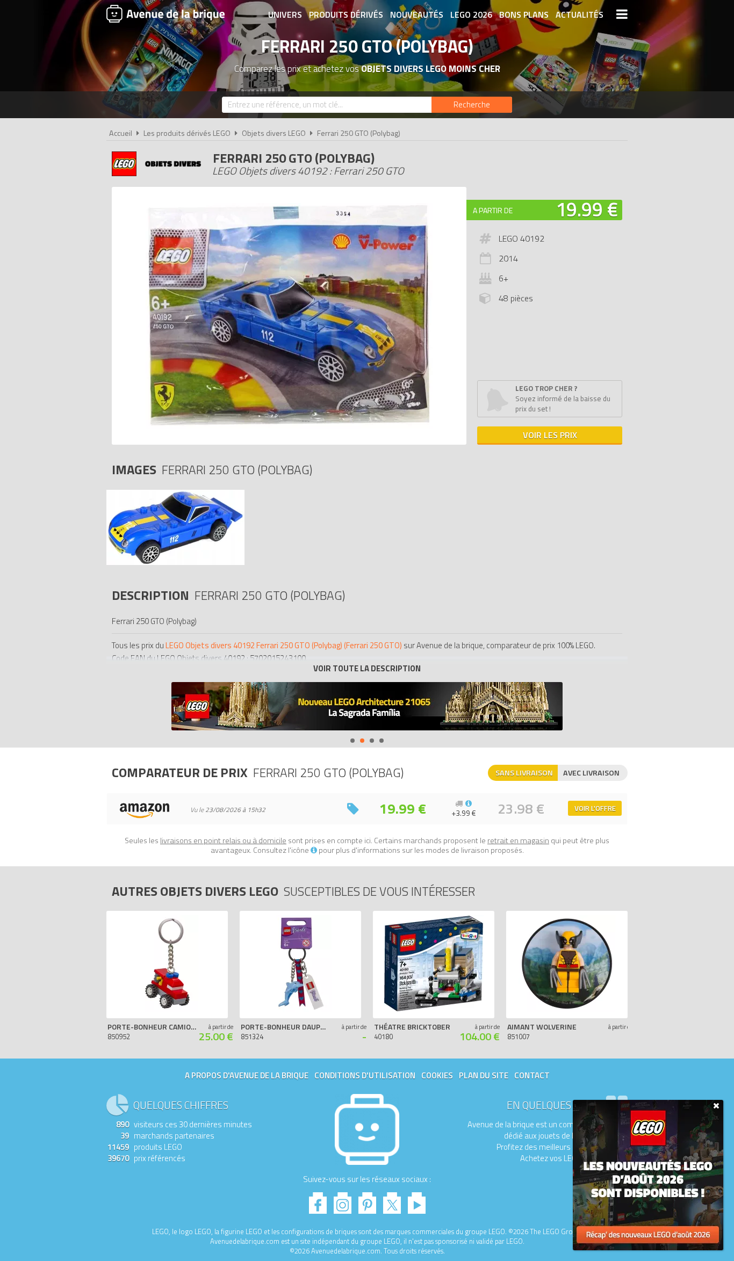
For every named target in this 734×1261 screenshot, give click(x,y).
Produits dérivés (346, 14)
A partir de (493, 210)
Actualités (579, 14)
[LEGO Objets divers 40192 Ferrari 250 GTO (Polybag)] (175, 562)
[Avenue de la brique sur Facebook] (317, 1200)
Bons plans (524, 14)
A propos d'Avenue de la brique (246, 1075)
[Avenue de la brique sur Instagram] (342, 1200)
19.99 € (587, 209)
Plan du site (483, 1075)
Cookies (437, 1075)
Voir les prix (550, 435)
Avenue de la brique (165, 13)
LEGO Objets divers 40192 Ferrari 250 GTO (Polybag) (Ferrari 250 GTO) (283, 645)
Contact (532, 1075)
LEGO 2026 (471, 14)
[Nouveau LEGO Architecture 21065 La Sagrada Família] (367, 707)
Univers (285, 14)
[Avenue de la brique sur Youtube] (416, 1200)
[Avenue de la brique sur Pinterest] (367, 1200)
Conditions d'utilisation (364, 1075)
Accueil (120, 133)
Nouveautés (416, 14)
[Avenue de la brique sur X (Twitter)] (392, 1200)
